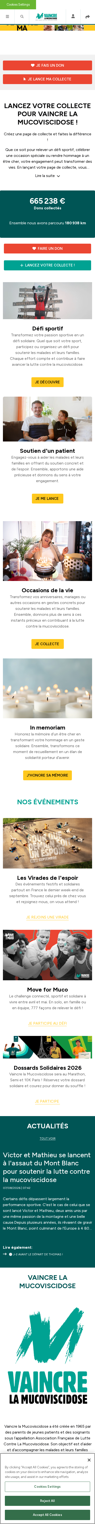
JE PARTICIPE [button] (47, 1101)
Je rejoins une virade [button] (47, 917)
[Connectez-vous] (73, 16)
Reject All (47, 1501)
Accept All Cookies (47, 1515)
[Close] (89, 1460)
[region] (47, 1488)
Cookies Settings (18, 4)
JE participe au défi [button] (47, 1023)
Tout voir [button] (48, 1138)
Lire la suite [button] (45, 175)
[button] (7, 16)
